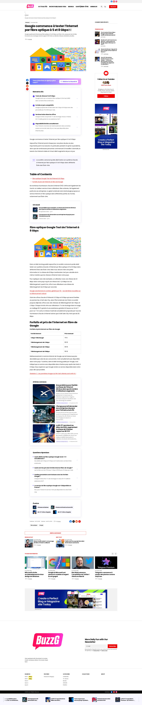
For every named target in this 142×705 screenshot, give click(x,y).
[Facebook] (111, 1)
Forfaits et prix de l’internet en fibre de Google (47, 182)
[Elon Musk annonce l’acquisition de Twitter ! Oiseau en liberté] (83, 562)
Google (41, 525)
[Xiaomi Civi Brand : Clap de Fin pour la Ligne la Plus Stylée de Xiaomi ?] (97, 50)
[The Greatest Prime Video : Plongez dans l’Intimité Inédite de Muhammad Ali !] (97, 34)
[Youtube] (114, 1)
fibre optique (34, 525)
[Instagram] (116, 1)
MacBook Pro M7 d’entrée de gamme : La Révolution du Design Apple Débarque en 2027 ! (109, 42)
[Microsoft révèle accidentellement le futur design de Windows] (36, 562)
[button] (101, 6)
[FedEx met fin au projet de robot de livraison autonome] (60, 543)
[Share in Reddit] (27, 86)
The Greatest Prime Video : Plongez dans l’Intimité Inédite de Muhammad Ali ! (108, 34)
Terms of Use (104, 650)
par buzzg (106, 54)
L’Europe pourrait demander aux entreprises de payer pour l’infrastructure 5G (66, 408)
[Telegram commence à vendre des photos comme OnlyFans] (106, 562)
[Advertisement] (106, 126)
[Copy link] (27, 89)
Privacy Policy (96, 650)
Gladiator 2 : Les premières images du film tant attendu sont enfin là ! (53, 373)
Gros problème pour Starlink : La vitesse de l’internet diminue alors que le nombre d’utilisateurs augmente (67, 388)
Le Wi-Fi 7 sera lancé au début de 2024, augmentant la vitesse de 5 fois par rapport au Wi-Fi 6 (66, 428)
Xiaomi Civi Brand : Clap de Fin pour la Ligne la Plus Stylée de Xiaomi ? (109, 50)
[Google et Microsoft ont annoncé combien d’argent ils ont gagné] (59, 562)
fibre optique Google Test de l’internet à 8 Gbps (48, 178)
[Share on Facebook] (27, 80)
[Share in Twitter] (27, 83)
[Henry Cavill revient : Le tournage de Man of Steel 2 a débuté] (29, 543)
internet (26, 15)
